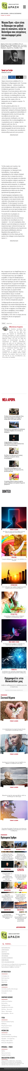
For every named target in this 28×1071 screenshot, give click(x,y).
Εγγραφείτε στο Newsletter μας (14, 680)
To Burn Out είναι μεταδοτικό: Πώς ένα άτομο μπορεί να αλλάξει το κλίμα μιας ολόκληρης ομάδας (13, 417)
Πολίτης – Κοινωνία (6, 1009)
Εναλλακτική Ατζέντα (8, 1058)
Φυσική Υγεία (5, 1027)
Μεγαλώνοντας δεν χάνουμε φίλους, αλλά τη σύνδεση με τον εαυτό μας (14, 796)
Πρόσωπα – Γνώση (7, 1047)
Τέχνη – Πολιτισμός (6, 1011)
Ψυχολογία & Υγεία (20, 849)
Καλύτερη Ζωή (7, 849)
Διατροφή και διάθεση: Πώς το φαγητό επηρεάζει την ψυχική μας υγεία (14, 616)
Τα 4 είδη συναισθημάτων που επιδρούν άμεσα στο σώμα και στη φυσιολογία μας (13, 469)
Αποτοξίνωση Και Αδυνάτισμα (9, 989)
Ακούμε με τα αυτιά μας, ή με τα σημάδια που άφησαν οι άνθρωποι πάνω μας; (14, 762)
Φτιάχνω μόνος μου (7, 1040)
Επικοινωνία (5, 960)
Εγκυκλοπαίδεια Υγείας (7, 1021)
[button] (24, 7)
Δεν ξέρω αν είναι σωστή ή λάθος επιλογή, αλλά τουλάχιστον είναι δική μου (14, 532)
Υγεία (3, 1018)
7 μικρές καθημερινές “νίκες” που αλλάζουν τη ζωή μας (14, 559)
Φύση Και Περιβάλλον (7, 1042)
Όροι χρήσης (4, 956)
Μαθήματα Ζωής (5, 1005)
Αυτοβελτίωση (20, 869)
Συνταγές (3, 993)
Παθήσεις (3, 1023)
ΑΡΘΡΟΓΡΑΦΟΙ (5, 950)
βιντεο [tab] (6, 492)
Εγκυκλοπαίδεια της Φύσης (9, 1036)
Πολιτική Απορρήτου (7, 958)
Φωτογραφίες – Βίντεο (7, 1013)
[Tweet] (19, 77)
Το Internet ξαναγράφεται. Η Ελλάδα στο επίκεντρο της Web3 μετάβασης (14, 644)
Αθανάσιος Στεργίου (6, 72)
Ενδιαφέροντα (7, 890)
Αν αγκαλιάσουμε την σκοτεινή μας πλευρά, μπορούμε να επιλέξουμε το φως (14, 729)
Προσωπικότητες (5, 1053)
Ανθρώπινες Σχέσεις (6, 1001)
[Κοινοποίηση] (12, 77)
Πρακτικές (4, 982)
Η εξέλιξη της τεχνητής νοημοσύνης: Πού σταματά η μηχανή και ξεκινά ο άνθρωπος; (14, 672)
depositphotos (5, 948)
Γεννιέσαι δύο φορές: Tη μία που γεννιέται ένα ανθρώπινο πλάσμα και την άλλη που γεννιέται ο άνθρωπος (14, 829)
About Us (4, 952)
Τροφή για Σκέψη (5, 15)
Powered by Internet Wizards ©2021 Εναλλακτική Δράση (15, 1068)
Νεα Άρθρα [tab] (8, 400)
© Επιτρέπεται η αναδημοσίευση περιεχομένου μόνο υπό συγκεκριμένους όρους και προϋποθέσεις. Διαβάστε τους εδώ (13, 965)
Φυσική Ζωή (5, 1031)
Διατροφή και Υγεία (6, 991)
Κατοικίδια (4, 1003)
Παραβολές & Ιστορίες (7, 1007)
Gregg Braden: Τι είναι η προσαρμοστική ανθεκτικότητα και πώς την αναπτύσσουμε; (14, 443)
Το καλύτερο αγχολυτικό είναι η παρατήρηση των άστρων (7, 916)
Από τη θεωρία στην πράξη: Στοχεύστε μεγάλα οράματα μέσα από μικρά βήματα (14, 587)
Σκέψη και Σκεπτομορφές (15, 13)
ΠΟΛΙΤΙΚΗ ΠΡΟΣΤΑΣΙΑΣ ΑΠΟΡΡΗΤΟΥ (14, 690)
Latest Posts (9, 323)
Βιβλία (20, 890)
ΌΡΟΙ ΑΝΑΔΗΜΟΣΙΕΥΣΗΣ (7, 962)
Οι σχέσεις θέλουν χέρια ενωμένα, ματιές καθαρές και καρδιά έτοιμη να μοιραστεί (14, 482)
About (3, 323)
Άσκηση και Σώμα (6, 1034)
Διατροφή (4, 985)
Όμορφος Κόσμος (7, 997)
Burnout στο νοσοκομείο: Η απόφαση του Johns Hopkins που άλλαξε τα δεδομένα (14, 430)
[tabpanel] (14, 446)
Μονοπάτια (4, 980)
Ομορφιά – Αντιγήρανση (7, 1038)
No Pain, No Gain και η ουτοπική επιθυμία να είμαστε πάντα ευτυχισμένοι (13, 456)
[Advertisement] (14, 151)
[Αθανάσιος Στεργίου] (5, 330)
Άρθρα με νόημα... (5, 13)
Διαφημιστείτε (5, 954)
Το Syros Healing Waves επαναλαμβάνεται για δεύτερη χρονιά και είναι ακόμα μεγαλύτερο (20, 918)
